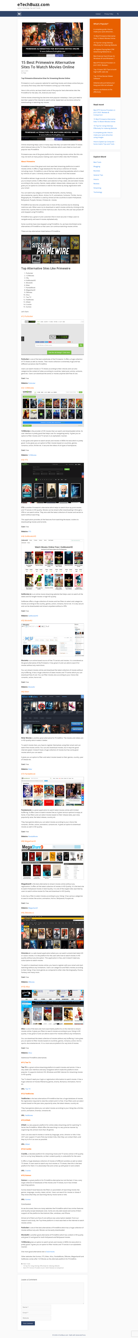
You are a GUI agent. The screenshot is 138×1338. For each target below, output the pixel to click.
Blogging (97, 166)
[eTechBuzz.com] (19, 14)
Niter (30, 769)
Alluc (30, 1053)
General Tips (98, 175)
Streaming (97, 188)
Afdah (27, 1144)
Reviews (96, 183)
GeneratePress (81, 1335)
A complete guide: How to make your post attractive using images (103, 134)
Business (97, 171)
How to (96, 179)
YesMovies (29, 1115)
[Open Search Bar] (118, 14)
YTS (29, 531)
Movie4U (31, 687)
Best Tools (26, 1264)
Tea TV (27, 1089)
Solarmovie (50, 1252)
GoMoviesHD (33, 616)
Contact (98, 14)
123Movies (32, 455)
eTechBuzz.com (33, 4)
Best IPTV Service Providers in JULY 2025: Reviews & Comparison (43, 1268)
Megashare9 (33, 908)
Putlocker (31, 383)
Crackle (28, 1170)
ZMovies (31, 982)
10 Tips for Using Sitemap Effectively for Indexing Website (41, 1266)
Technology (98, 192)
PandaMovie (33, 836)
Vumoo (28, 1199)
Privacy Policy (108, 14)
